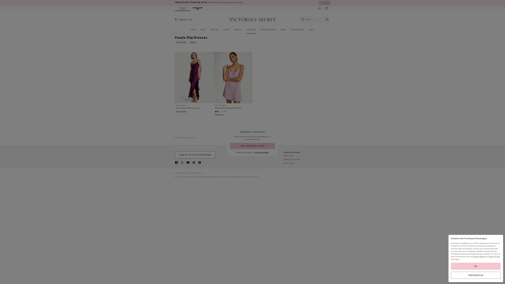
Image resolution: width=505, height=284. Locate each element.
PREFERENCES (475, 275)
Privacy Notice (479, 256)
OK (475, 266)
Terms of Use (494, 256)
